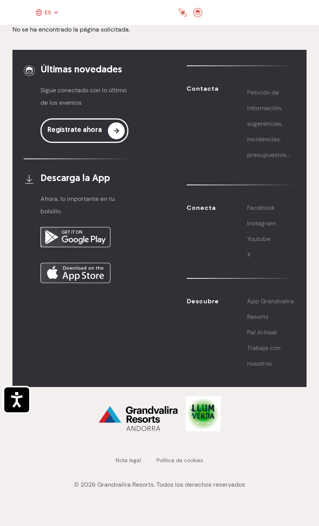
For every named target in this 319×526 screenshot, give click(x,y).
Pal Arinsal (262, 332)
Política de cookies (179, 460)
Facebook (261, 208)
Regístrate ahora (74, 130)
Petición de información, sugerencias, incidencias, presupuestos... (268, 123)
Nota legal (128, 460)
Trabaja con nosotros (263, 356)
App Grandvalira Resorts (270, 309)
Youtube (258, 239)
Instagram (261, 223)
